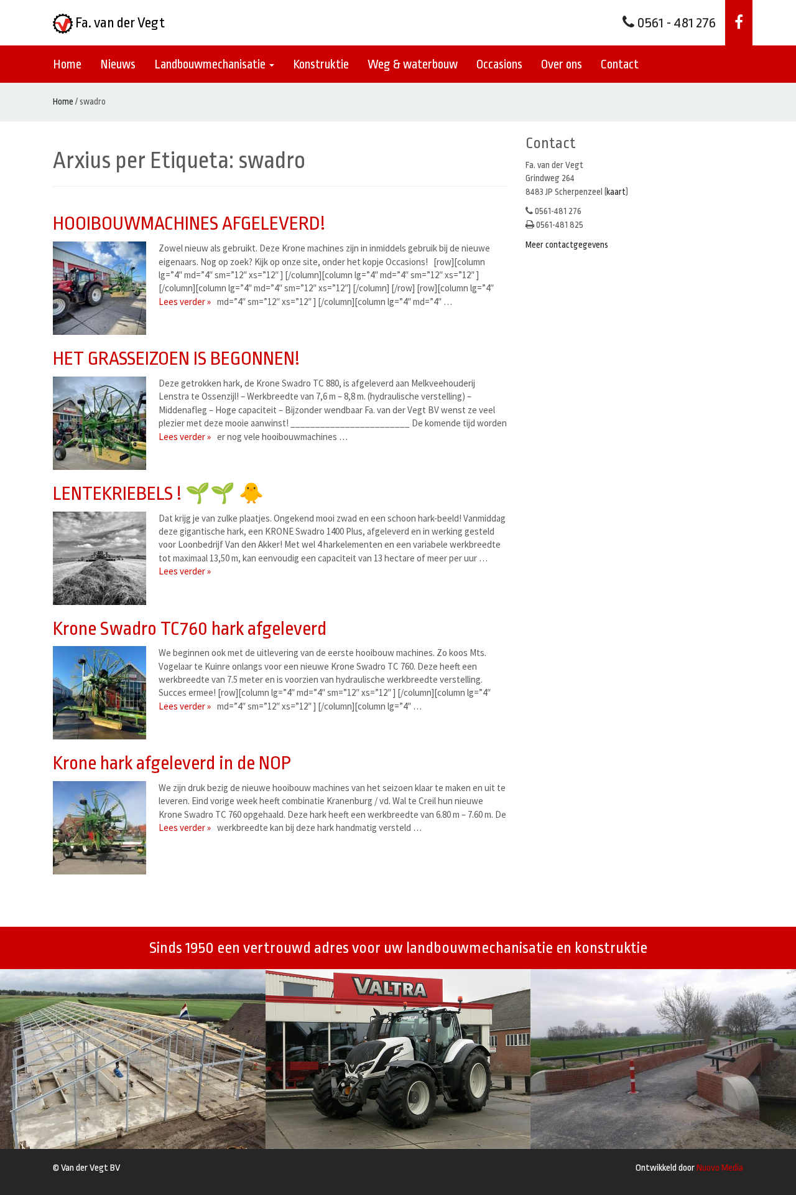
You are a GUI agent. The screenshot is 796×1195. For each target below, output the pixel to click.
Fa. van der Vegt (119, 23)
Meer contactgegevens (566, 245)
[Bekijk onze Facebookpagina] (738, 22)
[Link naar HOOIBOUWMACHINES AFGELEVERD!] (102, 288)
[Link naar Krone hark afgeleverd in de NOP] (102, 827)
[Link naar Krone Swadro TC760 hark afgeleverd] (102, 692)
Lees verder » (185, 301)
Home (67, 64)
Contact (620, 64)
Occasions (499, 64)
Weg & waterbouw (413, 64)
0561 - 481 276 (675, 23)
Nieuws (118, 64)
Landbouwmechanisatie (211, 64)
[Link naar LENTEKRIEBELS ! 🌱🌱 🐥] (102, 558)
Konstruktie (321, 64)
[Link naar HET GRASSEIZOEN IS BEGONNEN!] (102, 423)
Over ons (561, 64)
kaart (616, 192)
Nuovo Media (719, 1168)
